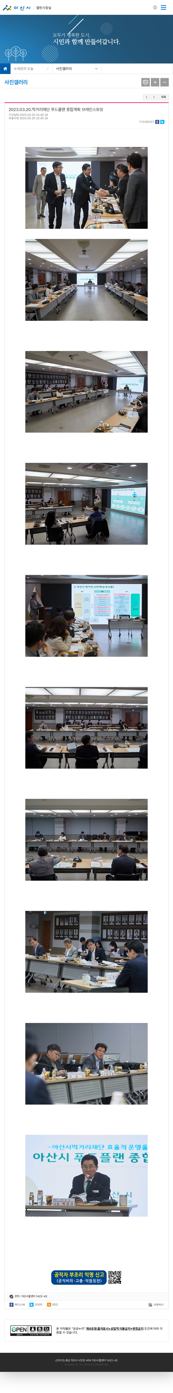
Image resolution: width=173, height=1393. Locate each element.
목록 (163, 97)
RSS (55, 1304)
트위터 (162, 122)
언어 (155, 7)
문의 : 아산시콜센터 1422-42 (31, 1296)
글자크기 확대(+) (155, 82)
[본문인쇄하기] (145, 82)
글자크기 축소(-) (164, 82)
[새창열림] (31, 1330)
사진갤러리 (64, 69)
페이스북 (157, 122)
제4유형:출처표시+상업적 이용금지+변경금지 (114, 1329)
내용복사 (158, 1304)
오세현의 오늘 (24, 69)
